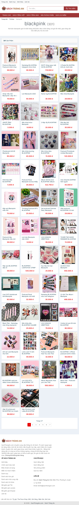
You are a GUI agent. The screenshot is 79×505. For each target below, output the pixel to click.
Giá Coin (47, 499)
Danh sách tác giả (7, 476)
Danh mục (12, 2)
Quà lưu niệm (61, 15)
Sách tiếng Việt (19, 15)
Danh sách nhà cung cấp (9, 479)
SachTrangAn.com (37, 503)
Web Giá (41, 499)
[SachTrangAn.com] (12, 8)
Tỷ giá (14, 499)
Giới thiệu (20, 2)
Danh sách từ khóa (7, 482)
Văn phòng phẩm (47, 15)
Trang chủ (4, 2)
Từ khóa (11, 19)
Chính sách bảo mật (8, 465)
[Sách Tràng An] (11, 440)
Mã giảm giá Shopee (8, 491)
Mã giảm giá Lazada (8, 488)
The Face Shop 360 (24, 499)
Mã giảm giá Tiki (6, 485)
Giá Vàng (35, 499)
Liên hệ (27, 2)
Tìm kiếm (71, 8)
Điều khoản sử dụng (8, 468)
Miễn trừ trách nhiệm (8, 471)
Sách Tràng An (50, 503)
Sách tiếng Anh (33, 15)
